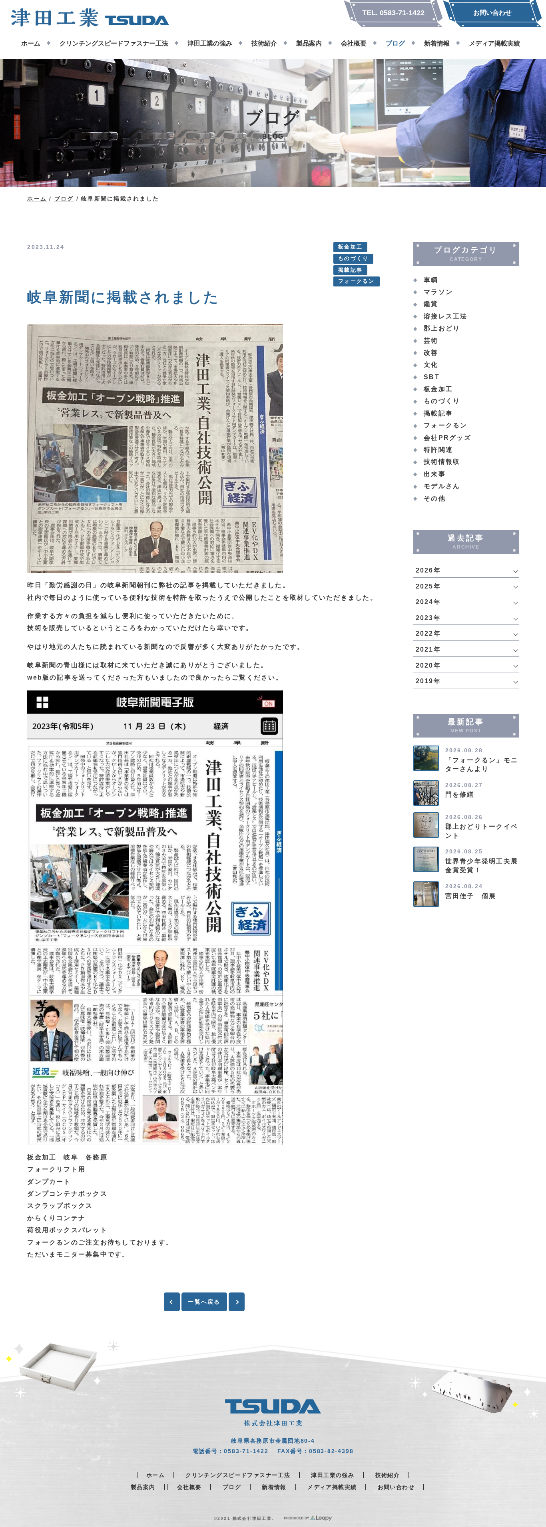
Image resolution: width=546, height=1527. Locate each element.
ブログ (64, 198)
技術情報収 (442, 461)
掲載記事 (350, 270)
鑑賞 (431, 303)
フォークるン (356, 281)
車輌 (431, 279)
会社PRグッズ (447, 437)
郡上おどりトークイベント (481, 831)
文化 (431, 364)
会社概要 (189, 1487)
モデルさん (442, 486)
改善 (431, 352)
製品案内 (143, 1487)
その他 (435, 498)
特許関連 (438, 449)
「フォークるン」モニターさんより (481, 764)
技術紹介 (387, 1475)
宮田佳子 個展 (470, 896)
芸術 (431, 340)
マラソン (438, 291)
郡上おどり (442, 328)
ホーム (37, 198)
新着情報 (274, 1487)
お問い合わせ (396, 1487)
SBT (432, 377)
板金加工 (350, 247)
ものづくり (353, 258)
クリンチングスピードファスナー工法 (237, 1475)
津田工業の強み (332, 1475)
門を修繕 (459, 794)
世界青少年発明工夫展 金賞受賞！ (485, 865)
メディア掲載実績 (332, 1487)
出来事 (435, 474)
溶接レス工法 (445, 316)
